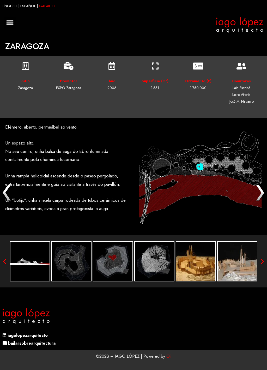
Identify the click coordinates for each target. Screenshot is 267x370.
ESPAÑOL (28, 6)
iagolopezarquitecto (28, 335)
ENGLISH (10, 6)
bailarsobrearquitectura (32, 343)
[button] (10, 23)
